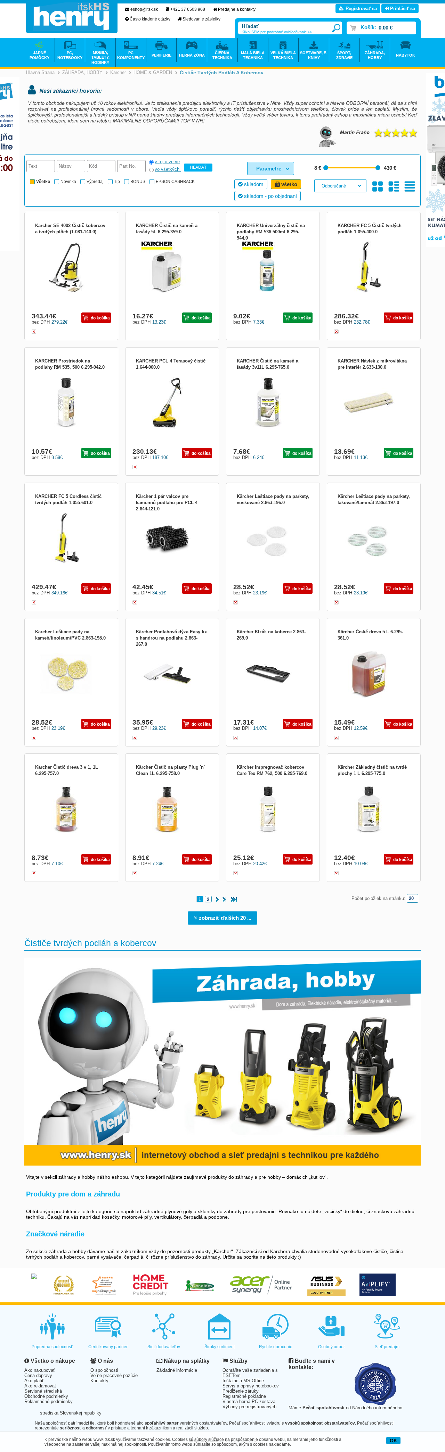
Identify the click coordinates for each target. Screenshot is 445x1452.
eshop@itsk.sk (144, 9)
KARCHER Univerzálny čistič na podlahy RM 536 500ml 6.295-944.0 (271, 232)
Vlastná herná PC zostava (248, 1401)
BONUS (137, 181)
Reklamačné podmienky (48, 1401)
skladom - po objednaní (270, 196)
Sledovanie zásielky (201, 19)
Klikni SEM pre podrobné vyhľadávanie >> (277, 32)
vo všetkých (168, 169)
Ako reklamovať (40, 1385)
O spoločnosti (104, 1370)
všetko (288, 184)
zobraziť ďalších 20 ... (224, 918)
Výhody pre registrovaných (249, 1406)
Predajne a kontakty (237, 9)
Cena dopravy (38, 1375)
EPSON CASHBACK (175, 181)
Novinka (68, 181)
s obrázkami (393, 186)
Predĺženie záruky (240, 1391)
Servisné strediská (43, 1391)
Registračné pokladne (244, 1396)
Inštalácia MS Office (243, 1380)
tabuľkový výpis (409, 186)
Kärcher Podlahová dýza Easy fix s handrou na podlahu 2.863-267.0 (171, 638)
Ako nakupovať (39, 1370)
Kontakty (99, 1380)
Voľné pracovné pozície (114, 1375)
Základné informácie (176, 1370)
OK (393, 1440)
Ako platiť (34, 1380)
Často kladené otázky (150, 19)
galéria (377, 186)
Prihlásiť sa (402, 8)
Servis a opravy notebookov (250, 1385)
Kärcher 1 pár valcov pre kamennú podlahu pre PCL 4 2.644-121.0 (166, 502)
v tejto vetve (167, 161)
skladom (253, 184)
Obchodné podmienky (46, 1396)
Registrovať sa (360, 8)
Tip (117, 181)
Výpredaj (95, 181)
